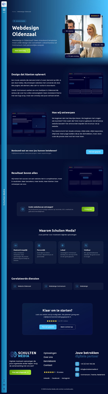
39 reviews (60, 372)
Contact (48, 365)
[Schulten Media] (4, 4)
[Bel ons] (4, 380)
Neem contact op (67, 327)
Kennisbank (50, 361)
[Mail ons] (4, 384)
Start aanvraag (20, 51)
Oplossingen (50, 353)
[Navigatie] (4, 389)
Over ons (48, 357)
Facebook (55, 378)
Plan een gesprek (95, 152)
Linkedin (47, 378)
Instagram (66, 378)
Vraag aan (88, 209)
